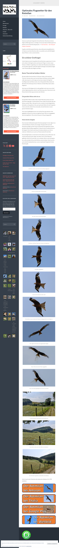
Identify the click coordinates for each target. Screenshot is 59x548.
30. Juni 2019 (25, 15)
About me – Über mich (7, 29)
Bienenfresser (6, 23)
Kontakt (4, 31)
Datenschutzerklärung (7, 35)
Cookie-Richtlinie (28, 546)
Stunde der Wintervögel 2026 (8, 157)
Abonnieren (6, 212)
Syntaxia (4, 179)
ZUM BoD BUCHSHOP (11, 97)
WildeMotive (5, 175)
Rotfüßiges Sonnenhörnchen (8, 155)
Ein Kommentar (40, 15)
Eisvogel (4, 25)
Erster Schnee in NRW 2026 (8, 160)
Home (4, 21)
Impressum (5, 33)
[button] (5, 234)
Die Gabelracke (6, 166)
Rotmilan (5, 27)
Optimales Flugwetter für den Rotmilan (37, 12)
